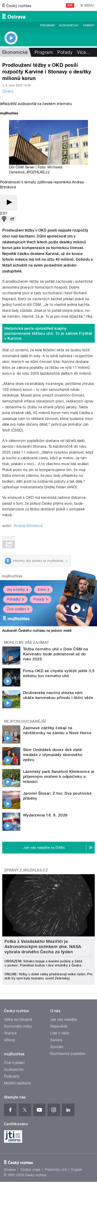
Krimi (42, 589)
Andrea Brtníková (28, 526)
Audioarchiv (69, 25)
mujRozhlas (12, 576)
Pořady (64, 52)
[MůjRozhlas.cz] (9, 114)
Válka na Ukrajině (18, 1019)
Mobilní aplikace (17, 1083)
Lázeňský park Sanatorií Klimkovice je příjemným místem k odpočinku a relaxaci (59, 776)
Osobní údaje (31, 1169)
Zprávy (8, 91)
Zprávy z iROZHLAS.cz (26, 870)
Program (47, 25)
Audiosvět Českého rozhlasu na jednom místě (37, 630)
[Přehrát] (8, 202)
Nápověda (58, 1026)
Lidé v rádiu (60, 1033)
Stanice (10, 1033)
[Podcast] (4, 219)
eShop (9, 1040)
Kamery (89, 25)
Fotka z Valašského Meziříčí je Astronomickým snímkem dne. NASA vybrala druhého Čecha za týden (43, 946)
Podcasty (12, 1076)
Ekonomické (15, 52)
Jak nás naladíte (63, 1019)
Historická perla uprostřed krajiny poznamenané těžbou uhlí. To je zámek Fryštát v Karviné (48, 333)
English (76, 1169)
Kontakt (56, 1047)
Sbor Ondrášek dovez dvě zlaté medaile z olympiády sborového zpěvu (53, 754)
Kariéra (56, 1040)
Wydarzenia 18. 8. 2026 (45, 815)
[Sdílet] (12, 219)
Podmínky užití (56, 1169)
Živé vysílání (16, 609)
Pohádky (14, 599)
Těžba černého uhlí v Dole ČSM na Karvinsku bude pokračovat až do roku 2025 (55, 654)
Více (83, 52)
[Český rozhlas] (16, 5)
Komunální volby (18, 1026)
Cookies (10, 1169)
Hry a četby (16, 589)
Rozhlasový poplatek (67, 1053)
